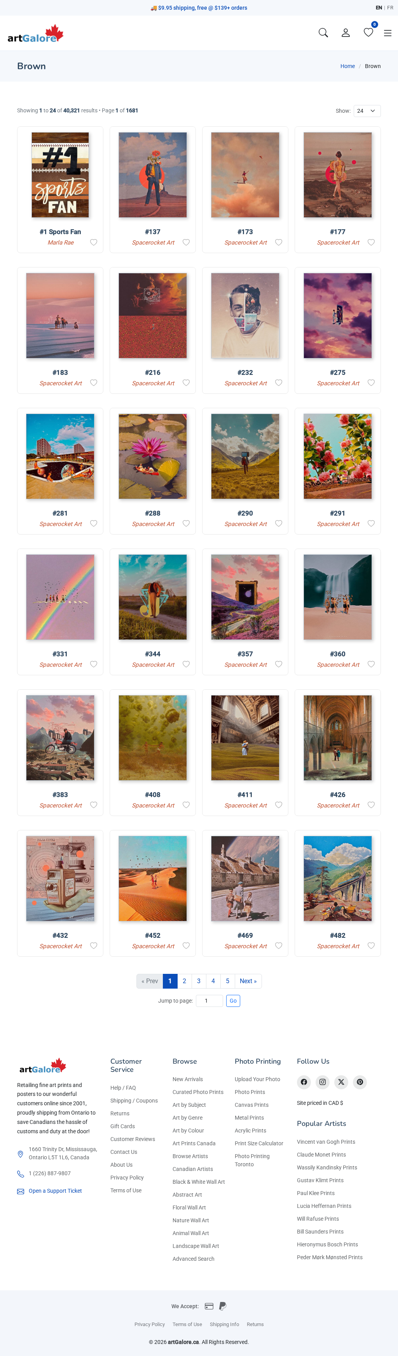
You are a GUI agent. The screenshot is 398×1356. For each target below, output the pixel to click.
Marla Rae (60, 242)
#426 (338, 795)
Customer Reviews (132, 1139)
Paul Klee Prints (316, 1193)
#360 (338, 654)
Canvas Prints (252, 1105)
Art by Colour (188, 1130)
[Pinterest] (360, 1082)
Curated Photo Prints (198, 1092)
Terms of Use (125, 1190)
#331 (60, 654)
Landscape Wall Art (196, 1246)
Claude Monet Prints (321, 1155)
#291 (338, 513)
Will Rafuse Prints (318, 1219)
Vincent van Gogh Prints (326, 1142)
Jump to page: (175, 1001)
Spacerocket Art (153, 242)
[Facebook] (304, 1082)
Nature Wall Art (191, 1220)
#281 (60, 513)
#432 (60, 935)
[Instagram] (323, 1082)
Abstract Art (187, 1195)
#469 (245, 935)
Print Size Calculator (259, 1143)
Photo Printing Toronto (252, 1160)
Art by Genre (187, 1118)
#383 (60, 795)
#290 (245, 513)
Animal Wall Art (191, 1233)
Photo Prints (250, 1092)
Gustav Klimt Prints (320, 1180)
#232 (245, 372)
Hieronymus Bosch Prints (327, 1244)
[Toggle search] (323, 33)
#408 (153, 795)
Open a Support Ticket (55, 1191)
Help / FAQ (123, 1088)
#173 (245, 232)
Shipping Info (224, 1324)
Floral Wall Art (189, 1207)
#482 (338, 935)
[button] (387, 33)
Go (233, 1001)
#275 (338, 372)
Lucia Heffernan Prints (324, 1206)
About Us (121, 1165)
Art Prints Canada (194, 1143)
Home (347, 66)
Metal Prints (249, 1118)
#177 (338, 232)
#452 (153, 935)
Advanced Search (194, 1259)
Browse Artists (190, 1156)
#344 (153, 654)
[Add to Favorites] (93, 242)
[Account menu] (345, 33)
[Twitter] (341, 1082)
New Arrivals (188, 1079)
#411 (245, 795)
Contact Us (123, 1152)
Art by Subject (189, 1105)
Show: (343, 111)
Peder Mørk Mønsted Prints (330, 1257)
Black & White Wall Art (199, 1182)
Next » (248, 981)
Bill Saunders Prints (320, 1231)
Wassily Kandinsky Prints (327, 1167)
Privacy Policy (127, 1177)
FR (390, 7)
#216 (153, 372)
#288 (153, 513)
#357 (245, 654)
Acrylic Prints (250, 1130)
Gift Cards (122, 1126)
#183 (60, 372)
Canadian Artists (193, 1169)
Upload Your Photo (257, 1079)
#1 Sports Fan (60, 232)
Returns (119, 1113)
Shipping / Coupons (134, 1100)
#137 (153, 232)
